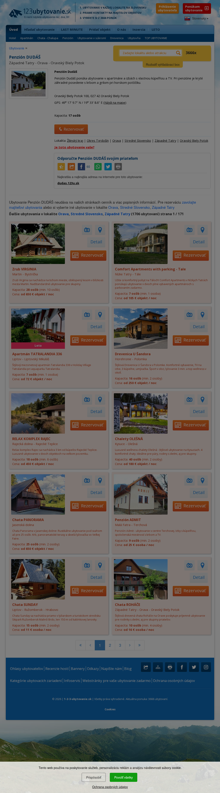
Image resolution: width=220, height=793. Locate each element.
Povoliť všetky (123, 777)
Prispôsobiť (93, 777)
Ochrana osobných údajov (110, 787)
